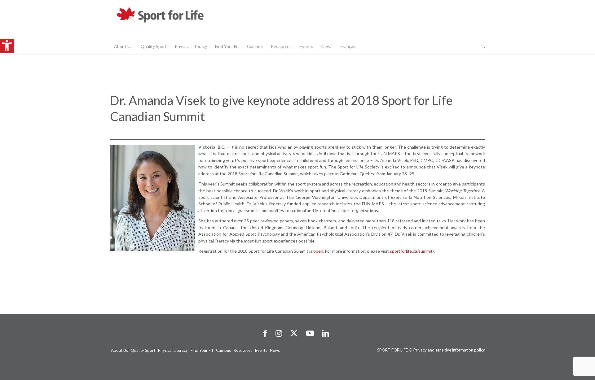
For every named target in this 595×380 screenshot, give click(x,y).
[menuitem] (123, 46)
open (318, 251)
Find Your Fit (202, 350)
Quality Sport (143, 350)
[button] (7, 46)
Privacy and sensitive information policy (449, 349)
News (275, 350)
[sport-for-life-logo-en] (172, 19)
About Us (119, 350)
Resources (243, 350)
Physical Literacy (173, 350)
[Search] (481, 46)
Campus (223, 350)
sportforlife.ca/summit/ (412, 251)
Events (261, 350)
